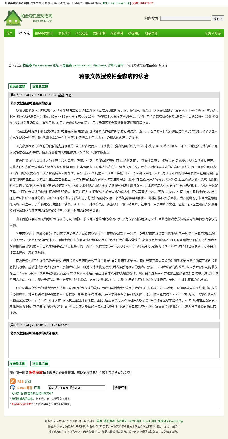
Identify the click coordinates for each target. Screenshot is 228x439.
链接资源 (151, 33)
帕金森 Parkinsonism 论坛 (41, 65)
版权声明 (122, 421)
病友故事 (64, 33)
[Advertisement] (114, 48)
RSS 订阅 (109, 3)
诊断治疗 (134, 33)
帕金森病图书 (44, 33)
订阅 (24, 381)
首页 (9, 33)
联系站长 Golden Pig (170, 421)
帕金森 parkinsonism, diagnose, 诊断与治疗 (93, 65)
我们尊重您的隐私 (22, 399)
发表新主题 (17, 86)
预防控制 (116, 33)
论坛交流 (23, 33)
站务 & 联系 (213, 33)
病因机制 (99, 33)
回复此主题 (40, 86)
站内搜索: (151, 18)
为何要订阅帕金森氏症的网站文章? (32, 393)
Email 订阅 (123, 3)
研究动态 (82, 33)
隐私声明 (109, 421)
